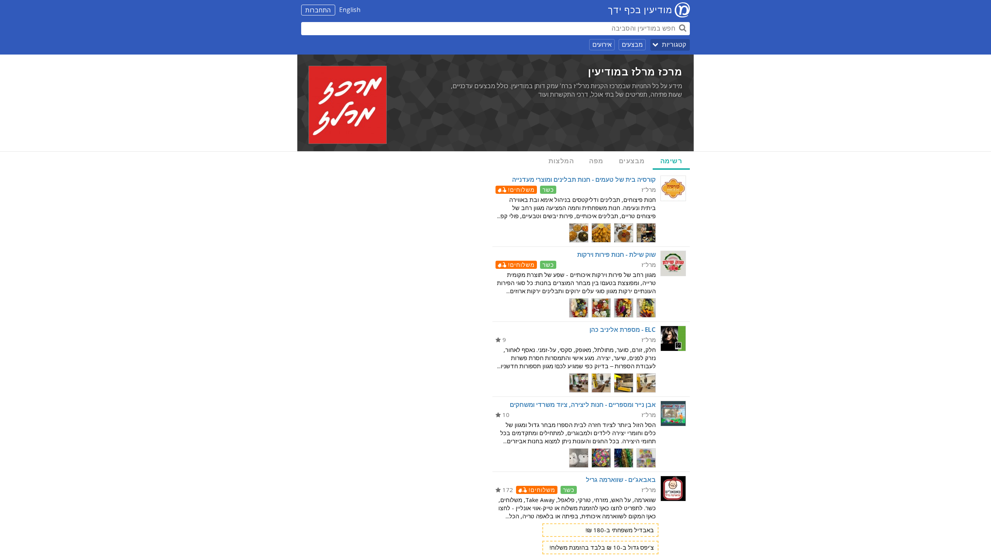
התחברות (318, 10)
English (349, 10)
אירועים (602, 44)
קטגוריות (674, 44)
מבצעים (632, 44)
